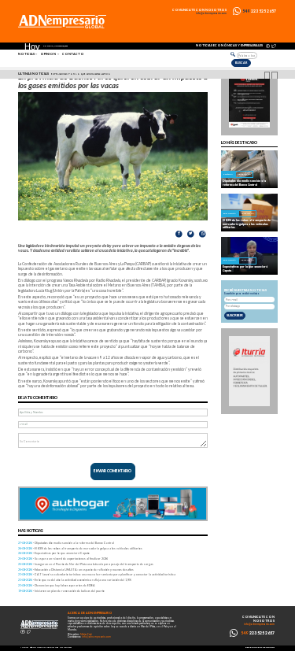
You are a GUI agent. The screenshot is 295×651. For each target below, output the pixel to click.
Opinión (48, 54)
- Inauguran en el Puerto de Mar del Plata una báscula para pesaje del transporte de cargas (85, 564)
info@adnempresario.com (211, 14)
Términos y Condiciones (44, 647)
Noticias (26, 54)
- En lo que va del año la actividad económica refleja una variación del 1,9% (74, 580)
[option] (150, 74)
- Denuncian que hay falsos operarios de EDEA (56, 585)
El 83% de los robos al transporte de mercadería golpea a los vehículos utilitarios (247, 224)
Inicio (24, 647)
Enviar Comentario (112, 471)
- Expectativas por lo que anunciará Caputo (54, 553)
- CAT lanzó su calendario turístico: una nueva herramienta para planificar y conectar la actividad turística (96, 574)
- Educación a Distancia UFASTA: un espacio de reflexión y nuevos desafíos (76, 569)
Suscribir (235, 315)
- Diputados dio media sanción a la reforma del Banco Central (66, 543)
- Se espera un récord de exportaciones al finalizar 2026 (63, 558)
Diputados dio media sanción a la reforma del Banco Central (244, 183)
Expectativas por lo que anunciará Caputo (81, 74)
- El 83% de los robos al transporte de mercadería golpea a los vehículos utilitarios (80, 548)
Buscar (241, 63)
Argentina (244, 174)
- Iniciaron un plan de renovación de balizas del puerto (61, 591)
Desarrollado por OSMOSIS (260, 647)
